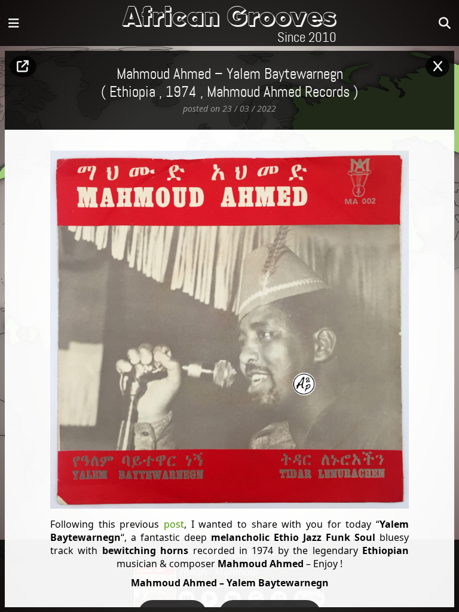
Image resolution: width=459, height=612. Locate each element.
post (171, 524)
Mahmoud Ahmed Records (278, 93)
